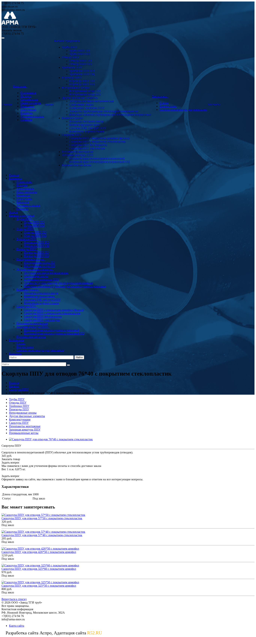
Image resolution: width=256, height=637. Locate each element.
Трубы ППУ (69, 47)
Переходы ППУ (72, 77)
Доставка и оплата (32, 116)
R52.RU (94, 632)
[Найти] (68, 365)
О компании (28, 92)
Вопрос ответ (168, 106)
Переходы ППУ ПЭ (81, 81)
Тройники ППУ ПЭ (82, 70)
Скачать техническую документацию (183, 109)
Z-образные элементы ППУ (87, 107)
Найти (79, 357)
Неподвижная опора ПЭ (84, 91)
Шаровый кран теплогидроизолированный (97, 158)
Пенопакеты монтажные (77, 151)
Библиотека (160, 96)
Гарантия (26, 119)
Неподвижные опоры (75, 87)
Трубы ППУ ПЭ (79, 50)
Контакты (214, 104)
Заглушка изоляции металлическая (91, 101)
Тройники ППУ (72, 67)
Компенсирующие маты (84, 124)
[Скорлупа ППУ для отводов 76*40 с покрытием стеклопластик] (51, 439)
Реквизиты (27, 106)
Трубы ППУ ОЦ (79, 54)
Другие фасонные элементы (80, 97)
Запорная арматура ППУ (77, 155)
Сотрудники (28, 109)
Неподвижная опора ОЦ (85, 94)
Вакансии (26, 113)
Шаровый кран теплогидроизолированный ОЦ (99, 161)
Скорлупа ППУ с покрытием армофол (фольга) (99, 138)
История (25, 96)
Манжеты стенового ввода (86, 121)
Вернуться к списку (14, 599)
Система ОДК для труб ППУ (87, 128)
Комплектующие (72, 118)
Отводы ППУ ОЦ (80, 64)
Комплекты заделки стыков (86, 131)
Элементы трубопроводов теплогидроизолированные (103, 111)
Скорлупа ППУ (72, 134)
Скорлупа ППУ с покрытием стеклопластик (97, 141)
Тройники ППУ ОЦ (82, 74)
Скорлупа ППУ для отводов (87, 148)
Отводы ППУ (70, 57)
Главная (7, 104)
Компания (20, 86)
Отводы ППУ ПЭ (80, 60)
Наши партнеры (30, 102)
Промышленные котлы (76, 165)
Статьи (163, 102)
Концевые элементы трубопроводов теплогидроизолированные (110, 114)
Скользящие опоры (81, 104)
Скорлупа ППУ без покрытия (88, 145)
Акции (49, 104)
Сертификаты (29, 99)
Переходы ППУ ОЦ (82, 84)
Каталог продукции (67, 40)
